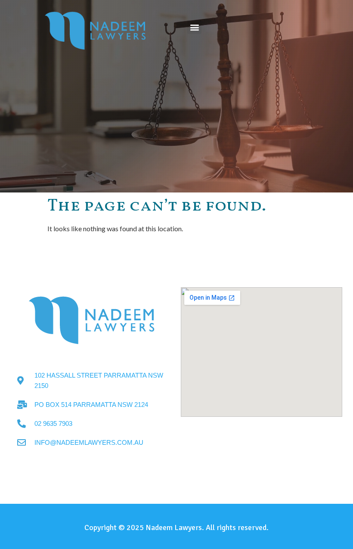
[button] (194, 27)
